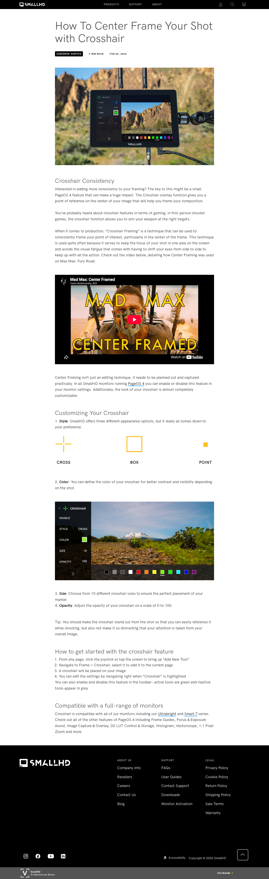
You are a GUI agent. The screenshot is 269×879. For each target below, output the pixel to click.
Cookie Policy (216, 777)
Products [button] (111, 4)
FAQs (165, 768)
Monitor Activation (176, 804)
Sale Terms (214, 804)
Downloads (170, 795)
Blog (121, 804)
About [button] (157, 4)
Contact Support (175, 785)
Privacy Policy (216, 768)
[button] (232, 4)
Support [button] (135, 4)
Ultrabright (167, 714)
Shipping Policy (218, 795)
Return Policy (216, 785)
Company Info (129, 768)
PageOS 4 (136, 383)
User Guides (171, 777)
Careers (123, 785)
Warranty (213, 813)
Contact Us (126, 795)
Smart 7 (191, 714)
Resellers (124, 777)
